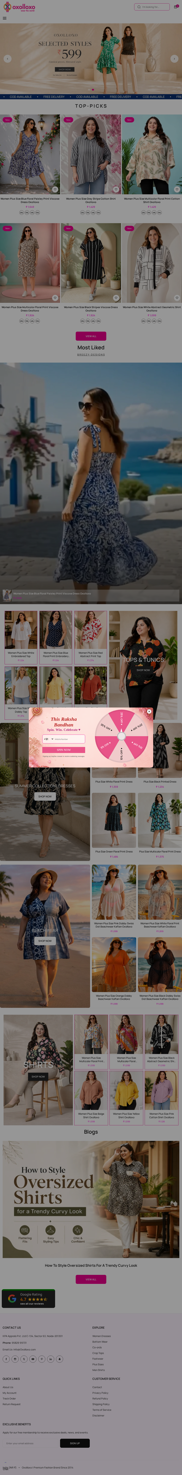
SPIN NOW (64, 749)
